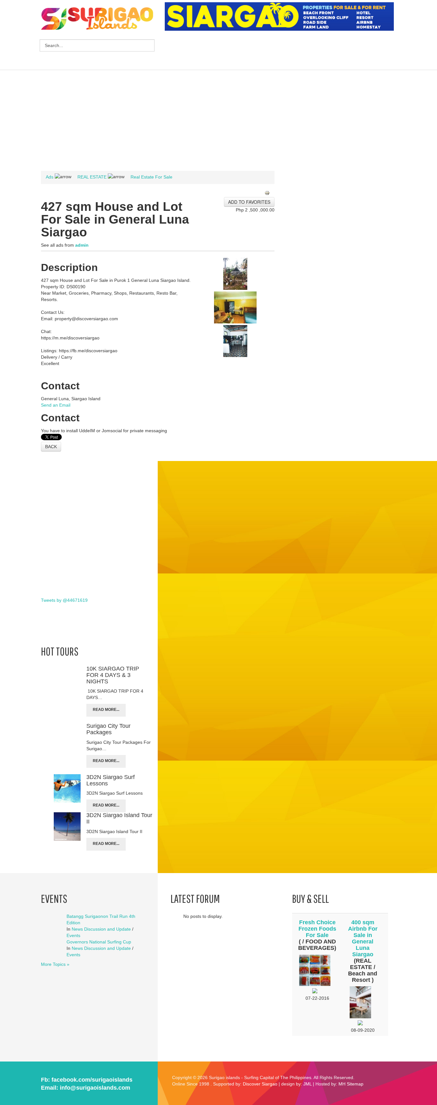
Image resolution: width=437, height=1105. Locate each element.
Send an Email (55, 405)
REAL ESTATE (92, 176)
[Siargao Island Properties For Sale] (282, 16)
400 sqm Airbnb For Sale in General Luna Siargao (362, 938)
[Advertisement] (281, 51)
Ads (49, 176)
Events (73, 935)
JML (307, 1083)
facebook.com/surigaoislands (92, 1080)
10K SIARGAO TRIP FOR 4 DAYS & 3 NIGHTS (112, 675)
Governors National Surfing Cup (99, 941)
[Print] (269, 193)
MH (342, 1083)
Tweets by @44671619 (64, 600)
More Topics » (55, 964)
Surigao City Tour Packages (108, 729)
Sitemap (355, 1083)
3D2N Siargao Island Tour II (119, 818)
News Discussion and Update (101, 929)
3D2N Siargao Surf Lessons (110, 780)
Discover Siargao (260, 1083)
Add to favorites (249, 202)
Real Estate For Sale (151, 176)
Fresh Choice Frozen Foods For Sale (317, 928)
